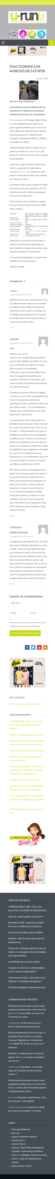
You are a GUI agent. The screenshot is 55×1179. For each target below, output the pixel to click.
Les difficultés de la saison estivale (25, 780)
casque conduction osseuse (24, 1137)
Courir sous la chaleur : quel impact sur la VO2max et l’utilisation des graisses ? (27, 799)
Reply (12, 327)
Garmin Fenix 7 (18, 1140)
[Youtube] (39, 647)
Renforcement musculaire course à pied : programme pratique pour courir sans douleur (27, 1009)
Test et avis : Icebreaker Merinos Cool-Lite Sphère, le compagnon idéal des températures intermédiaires (27, 770)
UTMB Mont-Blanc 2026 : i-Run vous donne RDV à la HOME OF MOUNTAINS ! (26, 725)
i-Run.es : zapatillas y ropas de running (29, 1155)
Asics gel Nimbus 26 (20, 1129)
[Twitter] (33, 647)
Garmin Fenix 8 (18, 1144)
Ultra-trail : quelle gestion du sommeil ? (27, 735)
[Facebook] (27, 647)
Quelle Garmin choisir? (21, 1166)
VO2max (23, 172)
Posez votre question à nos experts (25, 704)
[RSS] (45, 647)
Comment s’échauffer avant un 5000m (27, 751)
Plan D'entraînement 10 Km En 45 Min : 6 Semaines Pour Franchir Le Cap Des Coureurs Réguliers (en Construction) (27, 1036)
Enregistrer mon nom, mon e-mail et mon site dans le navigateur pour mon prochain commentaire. (28, 624)
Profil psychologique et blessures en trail (26, 987)
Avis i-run (15, 1133)
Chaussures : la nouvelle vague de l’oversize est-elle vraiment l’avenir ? (25, 1070)
